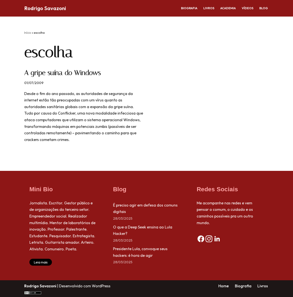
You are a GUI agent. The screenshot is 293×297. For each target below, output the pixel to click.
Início (27, 33)
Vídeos (247, 8)
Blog (263, 8)
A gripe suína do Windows (62, 73)
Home (223, 285)
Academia (228, 8)
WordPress (101, 285)
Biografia (189, 8)
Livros (208, 8)
